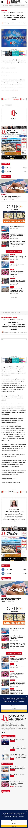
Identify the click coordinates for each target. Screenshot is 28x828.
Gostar (25, 167)
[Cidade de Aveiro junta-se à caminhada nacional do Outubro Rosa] (5, 236)
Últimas (12, 758)
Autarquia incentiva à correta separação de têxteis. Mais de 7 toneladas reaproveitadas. (18, 243)
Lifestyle (3, 230)
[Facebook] (2, 732)
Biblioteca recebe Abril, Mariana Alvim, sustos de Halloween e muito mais (16, 290)
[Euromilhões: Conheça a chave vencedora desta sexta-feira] (14, 186)
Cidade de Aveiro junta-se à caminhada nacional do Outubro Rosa (17, 235)
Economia (6, 5)
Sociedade (13, 741)
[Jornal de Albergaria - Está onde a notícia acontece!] (14, 2)
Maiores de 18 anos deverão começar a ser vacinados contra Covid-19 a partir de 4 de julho (18, 756)
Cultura (12, 287)
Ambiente (4, 245)
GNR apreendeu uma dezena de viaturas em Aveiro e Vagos (18, 747)
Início (2, 5)
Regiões (3, 238)
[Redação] (2, 23)
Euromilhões (8, 105)
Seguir (25, 171)
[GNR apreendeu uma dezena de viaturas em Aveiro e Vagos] (5, 749)
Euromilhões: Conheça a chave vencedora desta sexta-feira (11, 197)
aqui (16, 90)
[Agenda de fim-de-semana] (5, 229)
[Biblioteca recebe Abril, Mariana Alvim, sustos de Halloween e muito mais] (5, 289)
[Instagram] (5, 732)
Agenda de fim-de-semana (17, 226)
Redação (12, 23)
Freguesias (13, 750)
